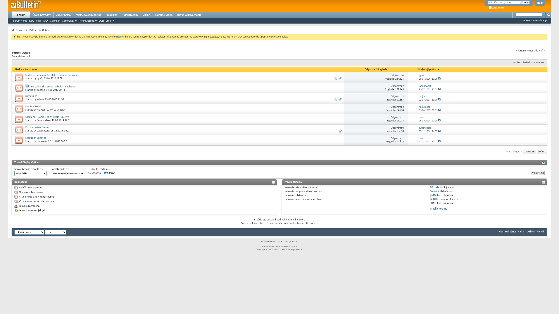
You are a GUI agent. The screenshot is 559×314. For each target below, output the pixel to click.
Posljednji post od (427, 69)
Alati (515, 62)
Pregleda (382, 69)
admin (40, 99)
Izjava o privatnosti (189, 15)
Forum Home (20, 20)
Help (540, 2)
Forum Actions (86, 20)
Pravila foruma (438, 208)
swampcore (43, 131)
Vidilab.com (130, 15)
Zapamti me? (499, 8)
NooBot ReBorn (34, 106)
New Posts (35, 20)
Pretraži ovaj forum (532, 62)
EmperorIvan (43, 120)
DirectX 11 (31, 96)
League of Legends (35, 138)
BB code (434, 187)
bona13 (41, 90)
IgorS (39, 78)
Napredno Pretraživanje (534, 20)
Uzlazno (96, 173)
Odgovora (370, 69)
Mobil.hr (112, 15)
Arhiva (531, 231)
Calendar (55, 20)
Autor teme (31, 69)
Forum (21, 15)
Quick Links (105, 20)
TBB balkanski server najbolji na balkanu (52, 86)
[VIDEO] (434, 199)
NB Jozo (41, 110)
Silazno (111, 173)
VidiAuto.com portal (88, 15)
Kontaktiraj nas (507, 231)
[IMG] (433, 195)
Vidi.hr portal (63, 15)
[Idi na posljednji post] (439, 79)
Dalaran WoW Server (37, 127)
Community (68, 20)
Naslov (18, 69)
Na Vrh (541, 152)
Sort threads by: (60, 169)
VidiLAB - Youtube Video (158, 15)
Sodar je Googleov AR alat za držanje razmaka (51, 75)
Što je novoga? (42, 15)
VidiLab (33, 30)
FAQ (45, 20)
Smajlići (434, 191)
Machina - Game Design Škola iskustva (47, 117)
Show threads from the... (28, 169)
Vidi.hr (522, 231)
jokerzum (42, 141)
